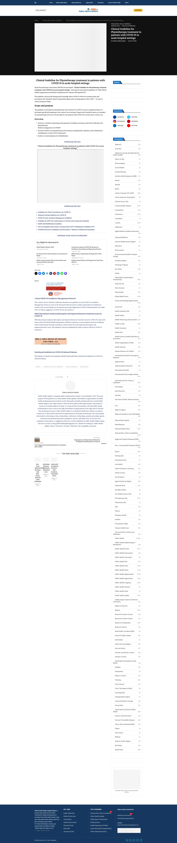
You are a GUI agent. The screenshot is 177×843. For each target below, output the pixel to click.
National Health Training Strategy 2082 (46, 468)
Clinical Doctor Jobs (127, 201)
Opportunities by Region (127, 481)
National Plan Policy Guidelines (53, 366)
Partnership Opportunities (125, 818)
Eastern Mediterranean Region (127, 242)
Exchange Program (127, 265)
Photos (127, 511)
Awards (127, 184)
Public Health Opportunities (127, 574)
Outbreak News (127, 485)
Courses (127, 223)
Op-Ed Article (127, 477)
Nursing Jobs (127, 456)
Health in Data (127, 324)
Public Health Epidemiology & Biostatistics (126, 543)
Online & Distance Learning (127, 468)
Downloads (101, 2)
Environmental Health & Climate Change (126, 255)
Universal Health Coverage (127, 701)
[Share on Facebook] (69, 377)
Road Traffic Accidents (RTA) (127, 631)
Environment (127, 250)
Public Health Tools (127, 591)
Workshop (127, 745)
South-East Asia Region (127, 644)
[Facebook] (127, 840)
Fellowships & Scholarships (98, 819)
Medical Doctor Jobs (70, 816)
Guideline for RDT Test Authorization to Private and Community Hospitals (63, 221)
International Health (127, 370)
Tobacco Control (127, 676)
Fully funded (127, 292)
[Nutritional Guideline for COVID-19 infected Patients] (51, 334)
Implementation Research (127, 366)
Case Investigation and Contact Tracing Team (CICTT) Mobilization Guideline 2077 (66, 227)
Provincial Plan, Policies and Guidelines (126, 533)
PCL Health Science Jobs (127, 494)
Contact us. (54, 840)
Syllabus (127, 667)
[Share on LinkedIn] (73, 377)
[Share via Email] (84, 377)
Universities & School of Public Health (126, 710)
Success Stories (127, 648)
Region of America (127, 606)
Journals (127, 395)
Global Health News (127, 296)
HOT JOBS (67, 809)
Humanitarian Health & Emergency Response (126, 356)
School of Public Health (114, 2)
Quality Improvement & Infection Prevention (126, 601)
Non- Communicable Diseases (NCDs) (127, 446)
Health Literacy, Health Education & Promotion (126, 337)
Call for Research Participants (127, 197)
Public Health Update (61, 2)
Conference (127, 214)
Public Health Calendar (97, 816)
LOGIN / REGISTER (40, 10)
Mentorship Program (127, 420)
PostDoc (127, 519)
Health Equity (127, 315)
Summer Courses (127, 657)
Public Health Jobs (127, 561)
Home (51, 2)
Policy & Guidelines (71, 366)
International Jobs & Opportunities (127, 374)
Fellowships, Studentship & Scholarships (126, 278)
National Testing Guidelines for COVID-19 (52, 215)
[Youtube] (137, 840)
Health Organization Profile (127, 343)
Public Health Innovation (127, 557)
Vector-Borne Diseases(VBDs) (127, 724)
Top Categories (95, 809)
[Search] (141, 3)
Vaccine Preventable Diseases (127, 720)
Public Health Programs (127, 583)
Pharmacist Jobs (127, 502)
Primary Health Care (127, 528)
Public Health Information (127, 553)
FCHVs (127, 273)
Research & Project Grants (127, 614)
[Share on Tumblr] (75, 377)
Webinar (127, 737)
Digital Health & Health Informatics (127, 231)
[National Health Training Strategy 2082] (46, 460)
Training (127, 680)
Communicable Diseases (127, 206)
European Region (127, 260)
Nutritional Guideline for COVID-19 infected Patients (56, 352)
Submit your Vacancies (124, 815)
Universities (127, 705)
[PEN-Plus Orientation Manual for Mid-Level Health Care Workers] (38, 460)
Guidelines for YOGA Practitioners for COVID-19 (54, 212)
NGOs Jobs (67, 828)
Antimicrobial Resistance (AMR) (127, 176)
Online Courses (127, 473)
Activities (127, 149)
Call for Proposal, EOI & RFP (127, 193)
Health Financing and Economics (127, 320)
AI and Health (127, 167)
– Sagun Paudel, (40, 830)
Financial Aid (127, 284)
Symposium (127, 671)
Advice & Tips (127, 159)
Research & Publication (127, 623)
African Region (127, 163)
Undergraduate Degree (127, 697)
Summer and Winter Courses (127, 652)
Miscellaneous (127, 424)
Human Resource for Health (127, 351)
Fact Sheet (127, 269)
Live (127, 406)
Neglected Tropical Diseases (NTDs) (127, 439)
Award (127, 180)
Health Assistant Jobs (127, 311)
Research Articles (127, 627)
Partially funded (127, 490)
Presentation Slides (127, 524)
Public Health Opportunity (127, 578)
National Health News (127, 429)
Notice (127, 2)
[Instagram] (134, 840)
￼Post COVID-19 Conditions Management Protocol (55, 298)
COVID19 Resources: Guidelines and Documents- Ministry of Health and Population (66, 230)
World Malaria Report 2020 (45, 247)
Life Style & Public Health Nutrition (127, 400)
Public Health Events (127, 549)
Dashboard (127, 227)
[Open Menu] (35, 3)
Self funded (127, 640)
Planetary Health (127, 515)
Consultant (127, 218)
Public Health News (127, 566)
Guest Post (127, 307)
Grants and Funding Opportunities (127, 301)
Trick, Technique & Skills (127, 688)
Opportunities (89, 2)
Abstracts (127, 144)
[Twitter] (130, 840)
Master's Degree (127, 410)
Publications (84, 366)
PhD (127, 507)
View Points (127, 733)
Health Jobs (127, 332)
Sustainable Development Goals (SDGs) (126, 662)
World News (127, 750)
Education (127, 246)
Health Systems (127, 347)
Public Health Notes (127, 570)
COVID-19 (38, 366)
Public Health (127, 538)
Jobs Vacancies (127, 391)
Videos (127, 728)
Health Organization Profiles (99, 825)
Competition (127, 210)
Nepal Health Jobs (76, 2)
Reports (127, 610)
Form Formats (127, 288)
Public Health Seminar (127, 587)
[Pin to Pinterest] (72, 377)
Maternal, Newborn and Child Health (127, 414)
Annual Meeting (127, 172)
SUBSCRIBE (138, 10)
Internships (127, 387)
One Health (127, 464)
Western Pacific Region (127, 741)
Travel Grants (127, 684)
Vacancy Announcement (127, 716)
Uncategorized (127, 693)
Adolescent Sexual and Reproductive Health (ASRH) (126, 154)
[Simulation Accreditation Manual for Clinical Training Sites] (54, 460)
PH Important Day (127, 498)
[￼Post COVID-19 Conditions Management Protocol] (55, 280)
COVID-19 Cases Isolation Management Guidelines (55, 218)
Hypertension (127, 362)
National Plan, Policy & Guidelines (52, 20)
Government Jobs (69, 831)
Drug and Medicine (127, 237)
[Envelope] (141, 840)
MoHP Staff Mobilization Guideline (50, 224)
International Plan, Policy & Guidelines (126, 381)
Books (127, 189)
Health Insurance (127, 328)
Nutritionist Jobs (127, 460)
